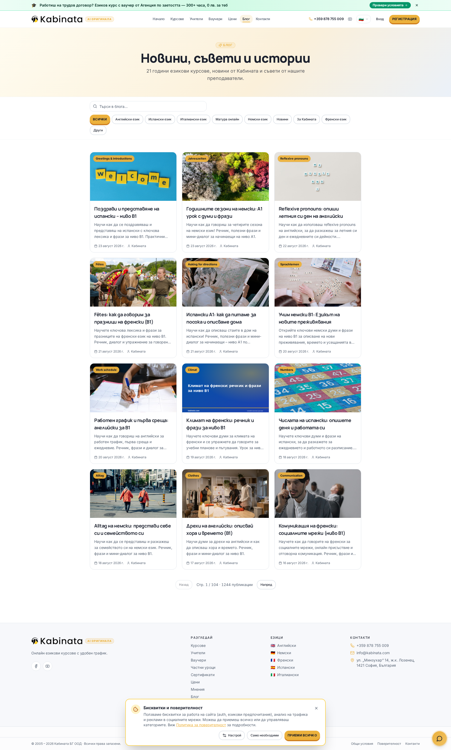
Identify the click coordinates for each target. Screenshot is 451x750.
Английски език (127, 119)
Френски (282, 660)
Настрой (234, 735)
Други (98, 130)
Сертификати (203, 674)
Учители (196, 19)
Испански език (160, 119)
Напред (266, 585)
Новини (282, 119)
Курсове (177, 19)
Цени (232, 19)
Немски (281, 653)
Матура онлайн (227, 119)
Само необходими (265, 735)
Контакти (263, 19)
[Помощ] (439, 738)
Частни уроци (203, 667)
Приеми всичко (302, 735)
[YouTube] (47, 666)
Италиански (285, 674)
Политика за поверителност (201, 725)
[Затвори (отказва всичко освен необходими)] (316, 708)
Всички (100, 119)
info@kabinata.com (373, 653)
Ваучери (215, 19)
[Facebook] (36, 666)
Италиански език (193, 119)
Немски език (258, 119)
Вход (380, 19)
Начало (159, 19)
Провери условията (388, 5)
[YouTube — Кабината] (350, 19)
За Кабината (306, 119)
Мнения (198, 689)
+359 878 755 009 (373, 645)
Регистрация (404, 19)
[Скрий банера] (417, 5)
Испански (283, 667)
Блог (246, 19)
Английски (283, 645)
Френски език (336, 119)
